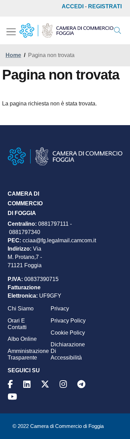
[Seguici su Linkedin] (28, 384)
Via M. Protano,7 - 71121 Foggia (25, 257)
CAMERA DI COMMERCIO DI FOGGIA (25, 203)
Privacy (60, 308)
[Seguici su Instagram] (64, 384)
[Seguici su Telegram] (82, 384)
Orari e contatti (17, 324)
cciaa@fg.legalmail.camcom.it (59, 240)
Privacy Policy (68, 321)
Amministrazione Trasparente (28, 354)
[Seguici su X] (46, 384)
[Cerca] (117, 30)
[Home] (66, 30)
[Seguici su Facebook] (11, 384)
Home (13, 55)
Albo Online (22, 339)
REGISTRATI (105, 6)
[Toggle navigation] (11, 31)
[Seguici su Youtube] (13, 396)
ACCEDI (73, 6)
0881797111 (53, 224)
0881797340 (24, 232)
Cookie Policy (68, 333)
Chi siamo (21, 308)
